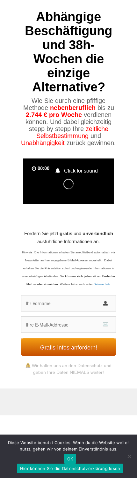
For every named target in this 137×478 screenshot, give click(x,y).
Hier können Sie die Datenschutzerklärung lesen (70, 468)
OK (70, 458)
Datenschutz (102, 284)
